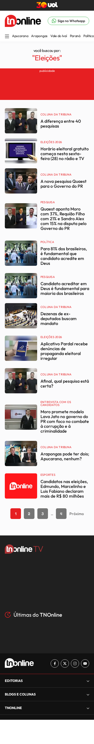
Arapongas (39, 36)
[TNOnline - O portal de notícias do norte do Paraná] (23, 25)
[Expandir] (88, 708)
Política (88, 36)
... (52, 513)
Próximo (76, 513)
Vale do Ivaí (58, 36)
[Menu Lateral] (7, 37)
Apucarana (20, 36)
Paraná (75, 36)
